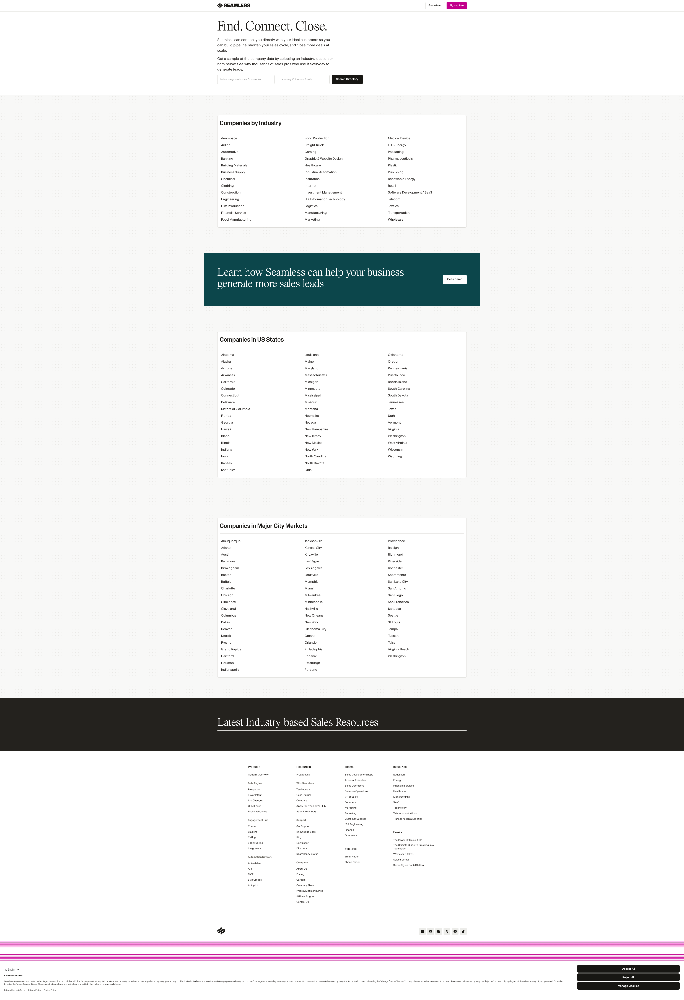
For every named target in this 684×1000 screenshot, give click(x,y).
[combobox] (244, 79)
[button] (244, 79)
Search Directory (347, 79)
